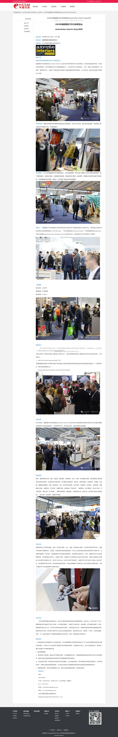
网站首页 (35, 6)
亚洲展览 (26, 25)
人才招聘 (67, 715)
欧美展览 (26, 28)
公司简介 (44, 6)
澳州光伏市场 (26, 713)
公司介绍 (15, 713)
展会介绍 (26, 23)
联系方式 (59, 730)
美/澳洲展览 (27, 31)
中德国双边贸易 (26, 715)
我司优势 (15, 718)
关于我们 (52, 730)
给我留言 (66, 730)
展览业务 (54, 6)
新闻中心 (41, 12)
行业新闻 (63, 6)
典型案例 (46, 713)
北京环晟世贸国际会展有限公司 (30, 12)
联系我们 (72, 6)
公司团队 (15, 715)
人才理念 (67, 713)
